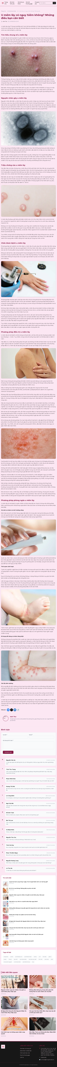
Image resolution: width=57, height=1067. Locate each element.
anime (11, 956)
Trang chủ (6, 3)
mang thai (6, 956)
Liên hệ (22, 1057)
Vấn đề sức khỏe (21, 3)
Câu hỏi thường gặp (25, 1055)
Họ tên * (5, 734)
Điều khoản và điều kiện (25, 1050)
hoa (33, 961)
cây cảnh (16, 959)
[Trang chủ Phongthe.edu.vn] (2, 3)
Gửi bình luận (8, 752)
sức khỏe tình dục (26, 961)
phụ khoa (47, 959)
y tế (39, 956)
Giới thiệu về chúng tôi (25, 1048)
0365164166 (43, 1057)
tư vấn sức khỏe (17, 961)
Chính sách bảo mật (25, 1053)
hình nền (40, 959)
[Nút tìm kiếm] (54, 3)
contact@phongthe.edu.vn (47, 1059)
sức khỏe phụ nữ (18, 956)
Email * (31, 734)
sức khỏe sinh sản (27, 956)
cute (52, 959)
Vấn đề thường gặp (29, 3)
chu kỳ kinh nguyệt (8, 961)
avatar (5, 959)
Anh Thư (5, 21)
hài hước (44, 956)
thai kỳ (10, 959)
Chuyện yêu (37, 3)
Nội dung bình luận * (8, 740)
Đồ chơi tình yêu (12, 3)
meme (35, 956)
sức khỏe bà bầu (23, 959)
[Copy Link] (18, 710)
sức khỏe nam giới (32, 959)
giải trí (50, 956)
